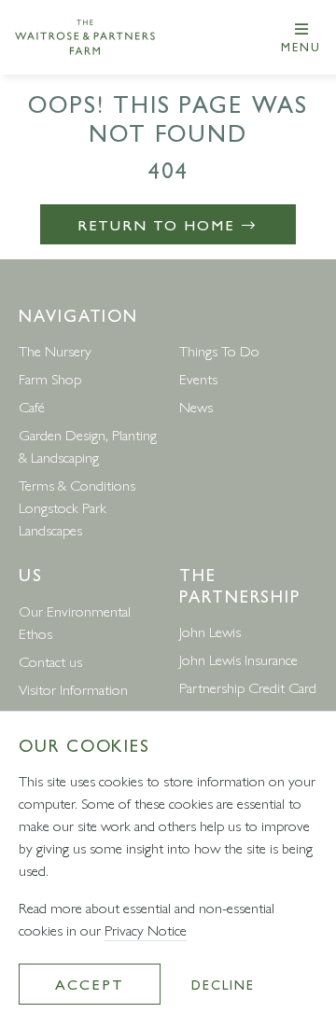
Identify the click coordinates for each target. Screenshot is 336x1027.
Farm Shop (50, 378)
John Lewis (210, 631)
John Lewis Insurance (238, 659)
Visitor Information (73, 689)
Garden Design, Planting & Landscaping (88, 445)
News (196, 406)
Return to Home (159, 224)
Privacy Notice (146, 929)
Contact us (50, 661)
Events (198, 378)
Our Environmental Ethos (75, 622)
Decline (222, 984)
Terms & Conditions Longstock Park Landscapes (77, 507)
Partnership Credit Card (247, 687)
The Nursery (55, 350)
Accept (89, 983)
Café (32, 406)
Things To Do (219, 350)
